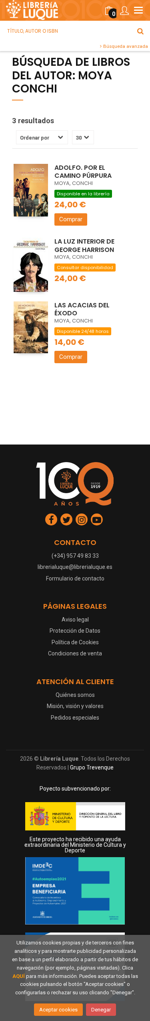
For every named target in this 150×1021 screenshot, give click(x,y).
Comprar (70, 219)
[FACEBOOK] (51, 519)
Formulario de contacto (75, 578)
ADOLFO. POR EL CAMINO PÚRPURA (83, 172)
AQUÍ (18, 976)
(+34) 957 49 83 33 (75, 556)
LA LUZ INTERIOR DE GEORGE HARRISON (84, 245)
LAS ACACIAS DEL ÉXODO (82, 309)
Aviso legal (75, 619)
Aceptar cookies (58, 1010)
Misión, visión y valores (75, 706)
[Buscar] (140, 31)
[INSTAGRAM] (82, 519)
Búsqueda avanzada (125, 46)
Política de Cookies (75, 642)
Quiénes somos (75, 695)
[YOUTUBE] (97, 519)
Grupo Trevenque (92, 767)
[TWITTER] (66, 519)
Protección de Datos (75, 631)
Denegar (101, 1010)
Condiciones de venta (75, 653)
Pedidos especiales (75, 717)
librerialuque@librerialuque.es (75, 567)
